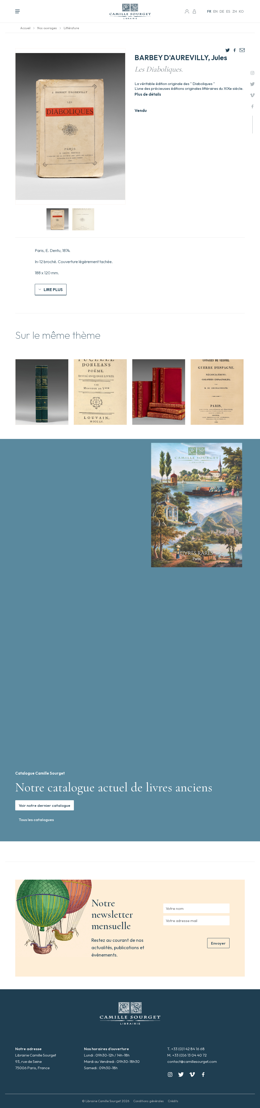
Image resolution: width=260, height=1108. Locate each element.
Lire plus (53, 289)
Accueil (25, 28)
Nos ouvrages (47, 28)
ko (241, 11)
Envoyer (218, 943)
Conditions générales (148, 1101)
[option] (42, 392)
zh (234, 11)
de (222, 11)
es (228, 11)
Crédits (173, 1101)
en (215, 11)
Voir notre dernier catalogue (44, 805)
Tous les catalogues (36, 819)
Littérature (71, 28)
